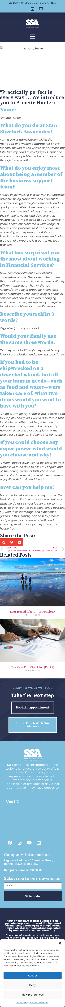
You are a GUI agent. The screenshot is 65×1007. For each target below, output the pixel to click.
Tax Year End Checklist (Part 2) (32, 667)
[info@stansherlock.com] (27, 833)
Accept (32, 975)
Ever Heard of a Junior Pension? (32, 612)
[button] (60, 943)
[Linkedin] (38, 843)
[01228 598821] (27, 825)
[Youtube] (29, 843)
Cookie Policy (22, 1002)
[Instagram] (19, 843)
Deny (32, 985)
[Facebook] (10, 843)
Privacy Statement (39, 1002)
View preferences (32, 994)
